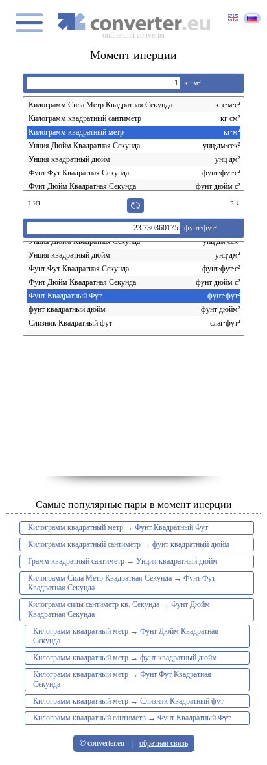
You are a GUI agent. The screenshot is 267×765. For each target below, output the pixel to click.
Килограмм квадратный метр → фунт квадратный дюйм (125, 657)
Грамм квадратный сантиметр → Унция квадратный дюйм (123, 561)
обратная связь (163, 743)
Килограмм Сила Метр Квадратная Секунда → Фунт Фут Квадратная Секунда (121, 582)
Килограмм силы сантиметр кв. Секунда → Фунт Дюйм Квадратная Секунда (119, 609)
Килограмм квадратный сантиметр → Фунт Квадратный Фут (132, 717)
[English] (233, 18)
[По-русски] (252, 18)
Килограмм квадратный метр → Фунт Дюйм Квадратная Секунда (125, 635)
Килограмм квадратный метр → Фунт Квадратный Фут (118, 527)
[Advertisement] (133, 411)
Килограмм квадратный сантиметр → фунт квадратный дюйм (128, 544)
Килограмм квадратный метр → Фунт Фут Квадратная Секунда (122, 679)
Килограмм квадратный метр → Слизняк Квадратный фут (128, 700)
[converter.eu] (133, 21)
